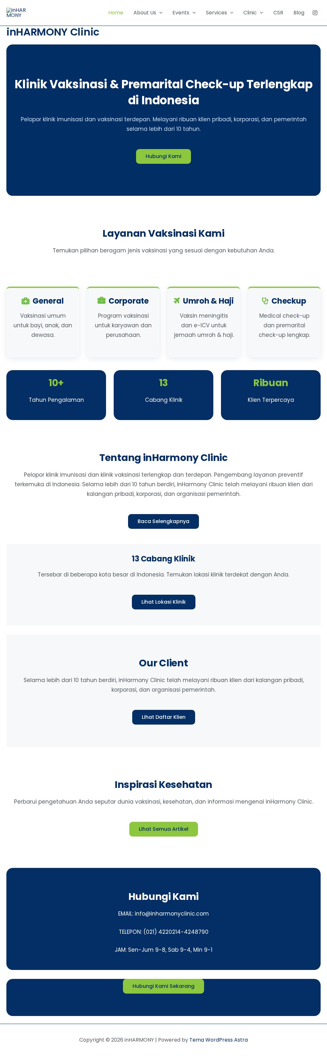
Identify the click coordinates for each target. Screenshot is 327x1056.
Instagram (315, 13)
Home (115, 12)
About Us (144, 12)
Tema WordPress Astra (218, 1040)
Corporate (129, 301)
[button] (159, 13)
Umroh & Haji (208, 301)
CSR (278, 12)
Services (216, 12)
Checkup (288, 301)
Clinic (250, 12)
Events (180, 12)
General (48, 301)
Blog (298, 12)
